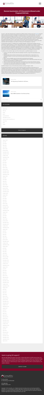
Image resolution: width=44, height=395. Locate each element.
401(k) (4, 112)
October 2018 (5, 284)
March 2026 (5, 148)
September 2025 (6, 157)
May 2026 (4, 145)
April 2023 (5, 201)
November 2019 (6, 261)
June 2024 (5, 179)
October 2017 (5, 304)
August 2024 (5, 176)
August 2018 (5, 287)
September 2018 (6, 285)
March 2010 (5, 340)
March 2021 (5, 237)
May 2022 (4, 217)
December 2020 (6, 241)
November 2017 (6, 303)
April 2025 (5, 165)
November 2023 (6, 191)
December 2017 (6, 301)
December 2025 (6, 152)
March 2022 (5, 219)
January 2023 (5, 205)
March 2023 (5, 203)
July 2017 (4, 309)
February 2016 (5, 332)
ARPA (4, 122)
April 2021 (5, 236)
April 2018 (5, 294)
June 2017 (5, 311)
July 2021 (4, 231)
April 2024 (5, 183)
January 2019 (5, 279)
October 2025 (5, 155)
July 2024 (4, 177)
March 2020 (5, 255)
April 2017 (5, 313)
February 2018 (5, 297)
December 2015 (6, 335)
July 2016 (4, 328)
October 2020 (5, 243)
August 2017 (5, 308)
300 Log (4, 110)
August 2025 (5, 159)
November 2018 (6, 282)
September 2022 (6, 210)
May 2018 (4, 292)
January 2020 (5, 258)
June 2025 (5, 162)
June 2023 (5, 198)
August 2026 (5, 140)
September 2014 (6, 339)
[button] (40, 3)
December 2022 (6, 207)
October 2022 (5, 208)
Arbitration (5, 121)
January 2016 (5, 334)
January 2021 (5, 239)
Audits (4, 124)
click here (37, 33)
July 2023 (4, 196)
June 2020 (5, 249)
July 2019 (4, 268)
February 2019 (5, 277)
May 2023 (4, 200)
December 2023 (6, 189)
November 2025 (6, 153)
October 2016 (5, 323)
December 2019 (6, 260)
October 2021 (5, 225)
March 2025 (5, 167)
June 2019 (5, 270)
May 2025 (4, 164)
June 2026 (5, 143)
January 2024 (5, 188)
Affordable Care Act (6, 117)
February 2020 (5, 256)
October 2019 (5, 263)
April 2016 (5, 330)
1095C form (5, 108)
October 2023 (5, 193)
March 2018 (5, 296)
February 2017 (5, 316)
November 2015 (6, 337)
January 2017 (5, 318)
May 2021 (4, 234)
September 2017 (6, 306)
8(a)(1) (4, 114)
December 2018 (6, 280)
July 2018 (4, 289)
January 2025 (5, 169)
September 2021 (6, 227)
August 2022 (5, 212)
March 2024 (5, 184)
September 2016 (6, 325)
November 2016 (6, 321)
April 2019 (5, 273)
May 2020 (4, 251)
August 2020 (5, 246)
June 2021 (5, 232)
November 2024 (6, 172)
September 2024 (6, 174)
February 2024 (5, 186)
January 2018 (5, 299)
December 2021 (6, 222)
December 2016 (6, 320)
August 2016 (5, 327)
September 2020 (6, 244)
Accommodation (6, 115)
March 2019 (5, 275)
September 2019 (6, 265)
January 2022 (5, 220)
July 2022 (4, 213)
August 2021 (5, 229)
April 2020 (5, 253)
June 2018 (5, 291)
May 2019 (4, 272)
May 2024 (4, 181)
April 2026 (5, 147)
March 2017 (5, 315)
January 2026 (5, 150)
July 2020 (4, 248)
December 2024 (6, 171)
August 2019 (5, 267)
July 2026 (4, 141)
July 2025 (4, 160)
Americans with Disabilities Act (9, 119)
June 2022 (5, 215)
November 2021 (6, 224)
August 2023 (5, 195)
